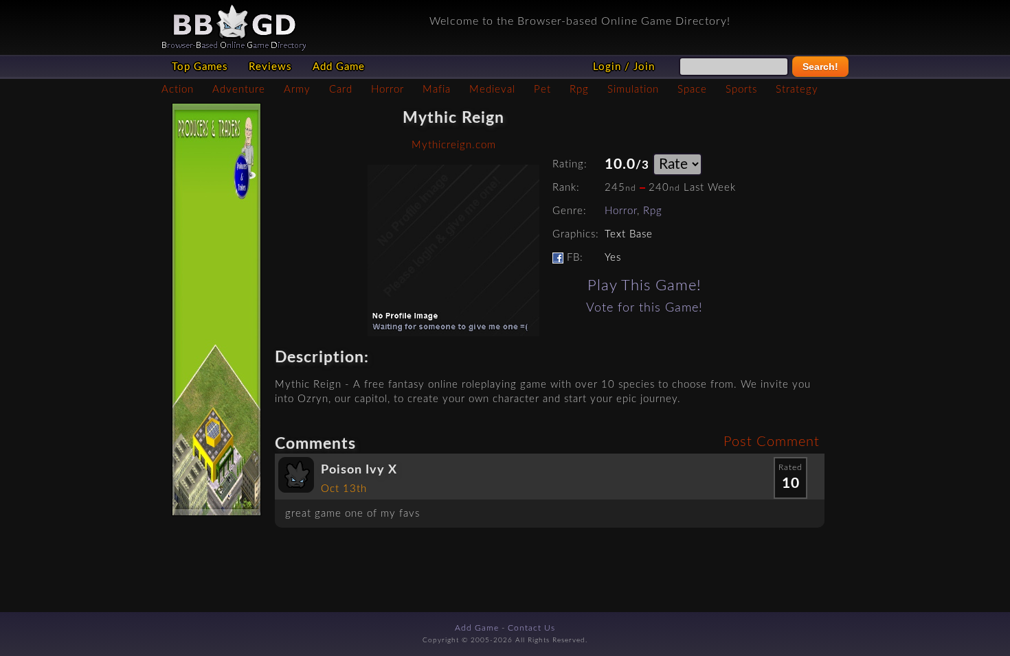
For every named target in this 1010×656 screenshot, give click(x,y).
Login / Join (624, 67)
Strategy (797, 89)
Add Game (339, 67)
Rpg (579, 89)
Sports (741, 89)
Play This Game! (644, 285)
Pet (542, 89)
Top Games (200, 67)
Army (297, 89)
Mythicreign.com (454, 145)
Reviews (270, 67)
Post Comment (771, 442)
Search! (820, 66)
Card (340, 89)
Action (177, 89)
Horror (387, 89)
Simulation (633, 89)
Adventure (238, 89)
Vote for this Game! (644, 308)
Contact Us (531, 628)
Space (692, 89)
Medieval (492, 89)
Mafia (437, 89)
